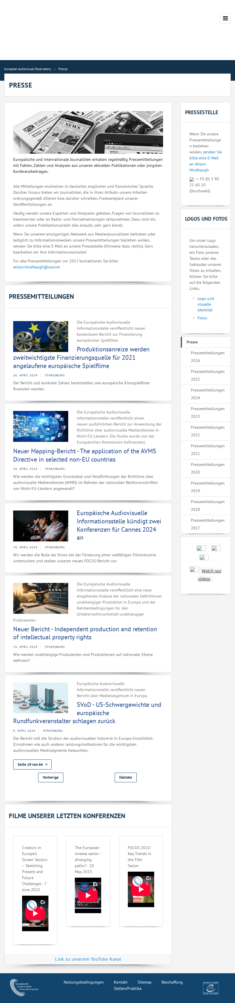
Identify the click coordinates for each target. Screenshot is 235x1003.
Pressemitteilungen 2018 (208, 505)
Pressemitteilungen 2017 (208, 524)
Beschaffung (172, 982)
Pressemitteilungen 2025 (208, 375)
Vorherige (51, 777)
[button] (32, 764)
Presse (192, 342)
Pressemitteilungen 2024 (208, 393)
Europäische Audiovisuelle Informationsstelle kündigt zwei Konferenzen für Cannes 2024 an (119, 525)
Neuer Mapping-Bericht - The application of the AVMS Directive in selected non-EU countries (84, 455)
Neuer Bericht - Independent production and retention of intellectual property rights (85, 633)
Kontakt (121, 982)
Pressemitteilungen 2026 (208, 356)
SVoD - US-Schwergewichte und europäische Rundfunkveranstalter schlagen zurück (87, 713)
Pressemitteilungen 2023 (208, 412)
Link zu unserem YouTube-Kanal (88, 959)
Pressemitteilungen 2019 (208, 486)
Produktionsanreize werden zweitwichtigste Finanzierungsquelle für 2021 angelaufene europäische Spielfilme (81, 357)
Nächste (125, 777)
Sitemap (145, 982)
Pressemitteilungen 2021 (208, 449)
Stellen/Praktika (128, 988)
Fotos (202, 318)
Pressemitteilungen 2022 (208, 431)
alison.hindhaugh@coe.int (36, 267)
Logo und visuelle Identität (205, 304)
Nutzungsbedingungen (84, 982)
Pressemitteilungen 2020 (208, 468)
